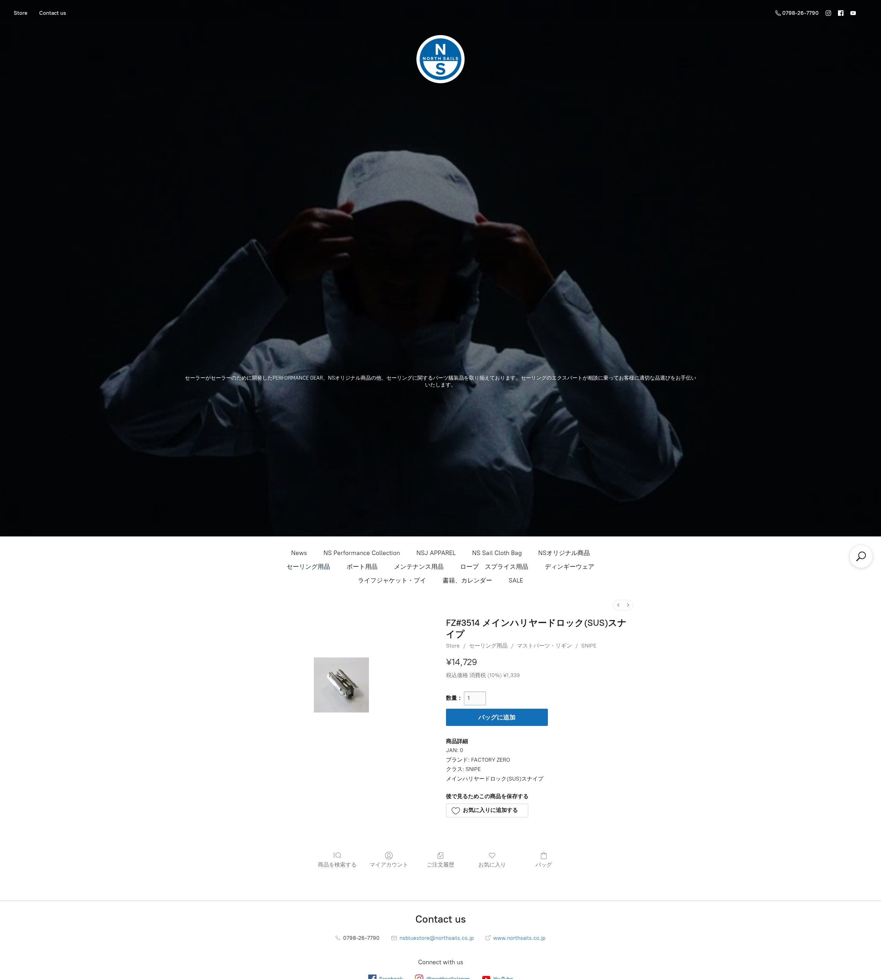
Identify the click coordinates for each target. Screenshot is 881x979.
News (299, 553)
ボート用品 (362, 566)
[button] (487, 810)
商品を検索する (337, 864)
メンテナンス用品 (419, 566)
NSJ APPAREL (436, 553)
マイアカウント (389, 864)
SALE (516, 580)
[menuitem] (618, 605)
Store (21, 13)
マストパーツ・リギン (544, 645)
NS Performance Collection (361, 553)
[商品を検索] (861, 556)
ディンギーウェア (569, 566)
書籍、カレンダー (467, 580)
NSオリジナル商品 (564, 553)
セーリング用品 (308, 566)
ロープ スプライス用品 (494, 566)
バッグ (543, 864)
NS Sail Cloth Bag (497, 553)
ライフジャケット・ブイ (392, 580)
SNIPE (588, 645)
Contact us (52, 13)
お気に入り (492, 864)
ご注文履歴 (440, 864)
